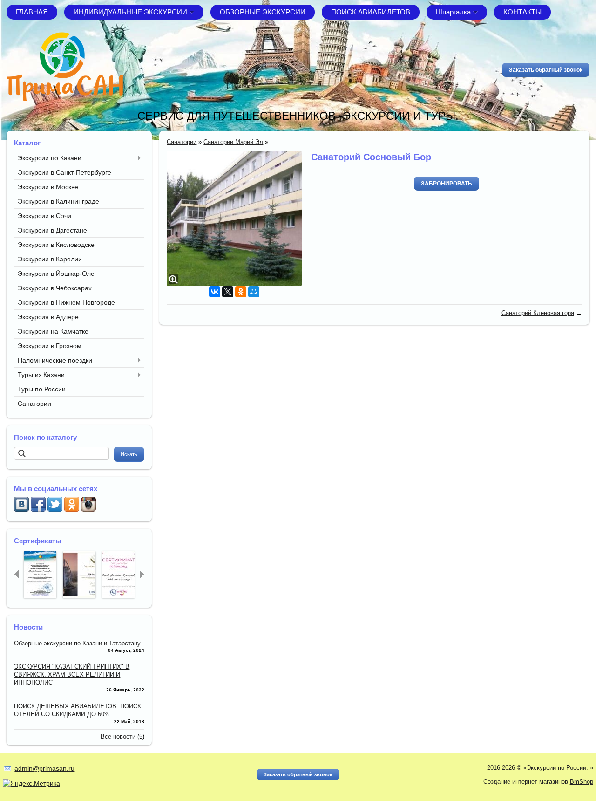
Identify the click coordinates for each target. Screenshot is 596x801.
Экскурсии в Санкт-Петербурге (64, 172)
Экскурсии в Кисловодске (56, 244)
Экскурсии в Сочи (44, 215)
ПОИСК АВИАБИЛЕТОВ (370, 12)
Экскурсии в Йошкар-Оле (56, 273)
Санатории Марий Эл (233, 141)
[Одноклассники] (240, 291)
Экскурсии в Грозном (49, 345)
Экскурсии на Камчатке (53, 331)
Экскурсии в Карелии (50, 259)
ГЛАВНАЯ (32, 12)
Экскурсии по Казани (49, 158)
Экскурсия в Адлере (48, 317)
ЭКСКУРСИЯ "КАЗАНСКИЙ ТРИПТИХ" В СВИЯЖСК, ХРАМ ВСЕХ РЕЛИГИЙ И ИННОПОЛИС (71, 674)
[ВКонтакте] (214, 291)
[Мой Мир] (253, 291)
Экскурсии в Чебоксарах (55, 288)
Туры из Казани (41, 374)
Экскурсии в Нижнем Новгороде (66, 302)
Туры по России (42, 389)
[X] (227, 291)
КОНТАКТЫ (522, 12)
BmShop (581, 781)
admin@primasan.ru (44, 768)
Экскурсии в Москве (48, 187)
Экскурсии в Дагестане (52, 230)
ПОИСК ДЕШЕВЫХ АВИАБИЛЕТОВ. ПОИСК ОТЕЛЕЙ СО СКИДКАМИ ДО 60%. (77, 710)
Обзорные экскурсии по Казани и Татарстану (77, 643)
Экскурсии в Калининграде (58, 201)
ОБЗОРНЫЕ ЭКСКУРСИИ (262, 12)
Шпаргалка (453, 12)
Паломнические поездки (55, 360)
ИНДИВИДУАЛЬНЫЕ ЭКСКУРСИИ (130, 12)
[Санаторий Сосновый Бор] (234, 218)
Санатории (34, 403)
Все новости (118, 736)
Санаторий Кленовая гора (537, 312)
